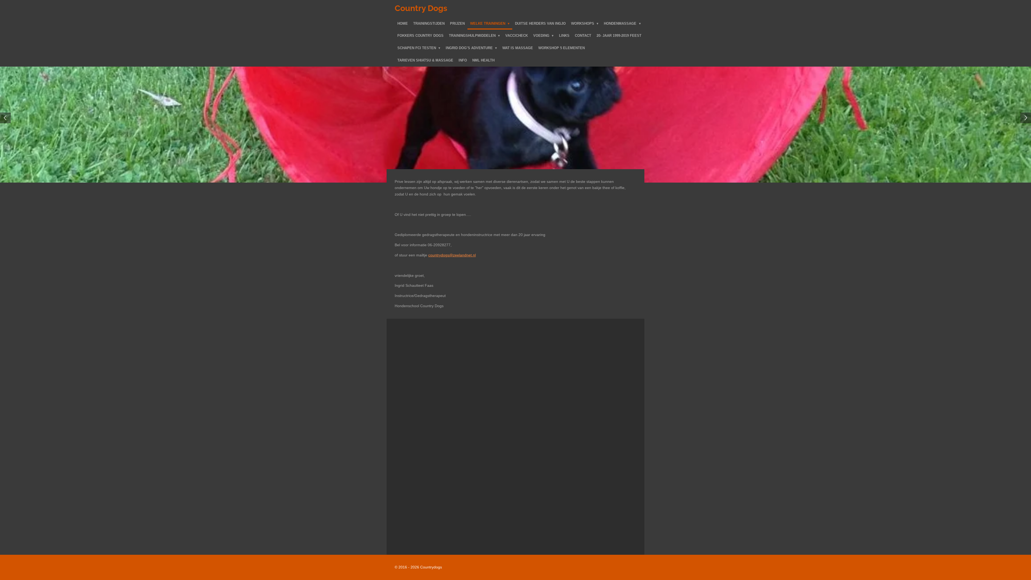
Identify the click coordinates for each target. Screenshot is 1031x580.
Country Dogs (421, 8)
